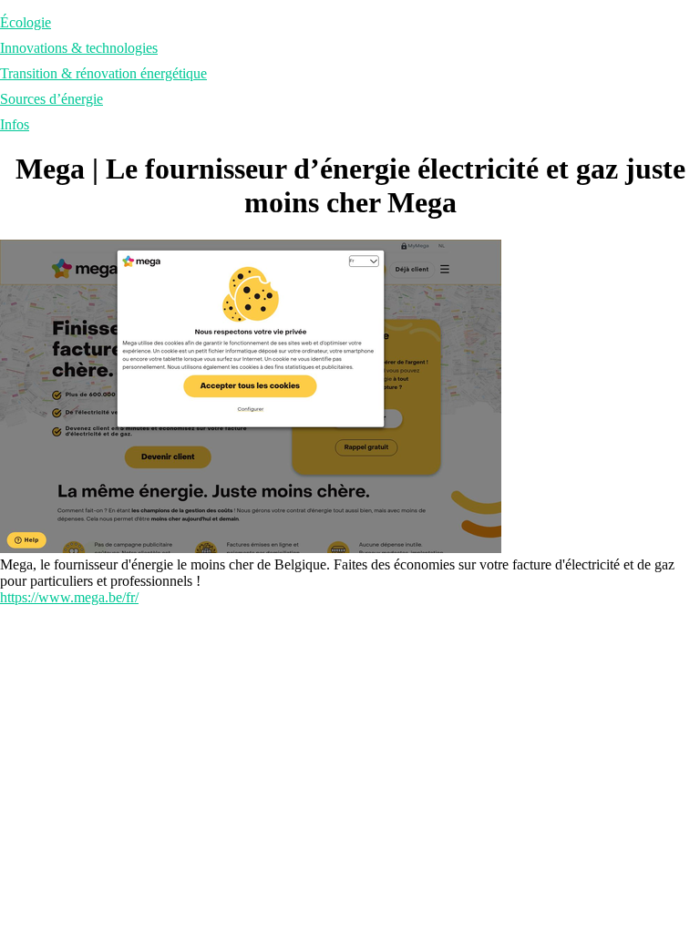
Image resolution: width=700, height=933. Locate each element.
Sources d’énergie (51, 99)
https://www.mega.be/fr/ (69, 597)
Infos (14, 124)
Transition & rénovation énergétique (103, 73)
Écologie (25, 22)
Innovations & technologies (79, 48)
